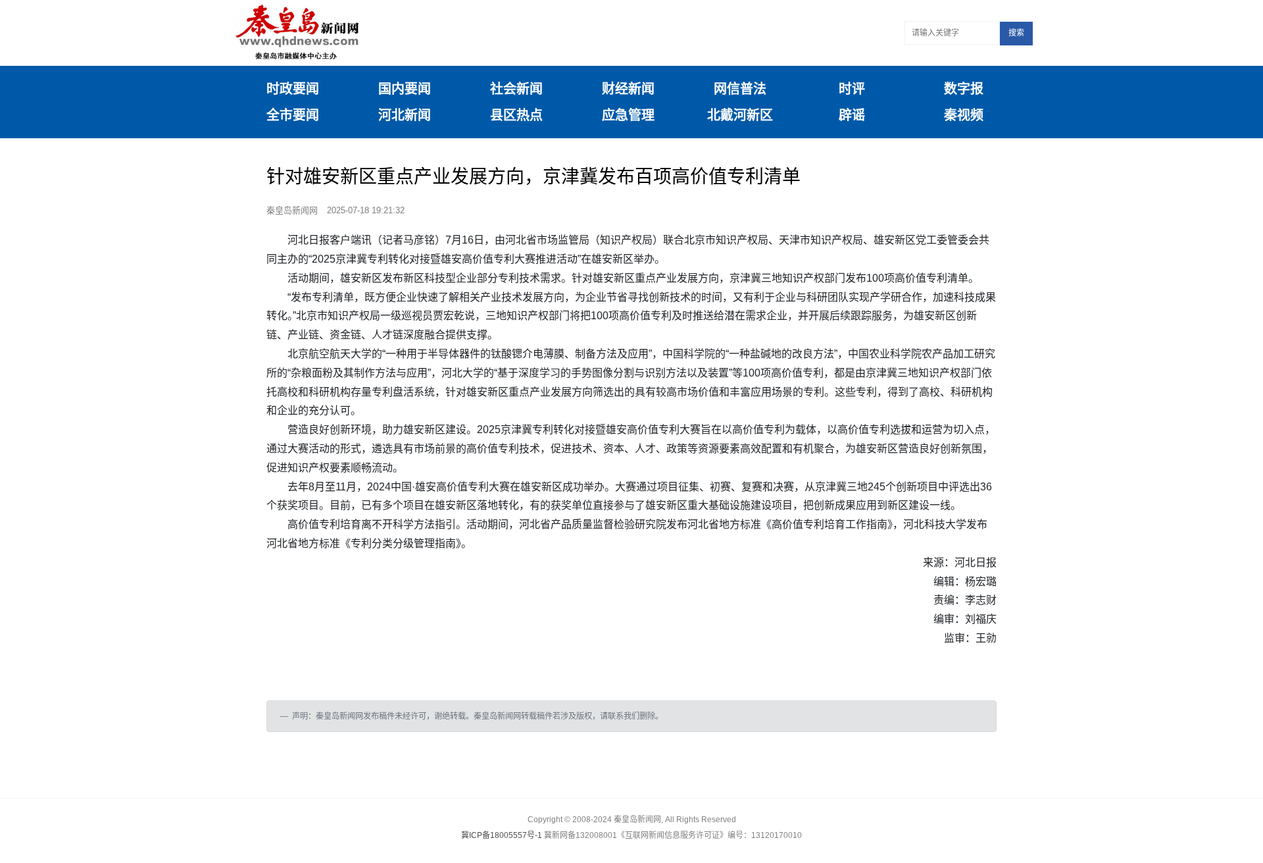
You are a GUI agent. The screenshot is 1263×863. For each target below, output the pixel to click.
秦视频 (963, 115)
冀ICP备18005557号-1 (501, 835)
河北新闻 (404, 115)
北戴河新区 (740, 115)
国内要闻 (404, 89)
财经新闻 (628, 89)
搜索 (1016, 33)
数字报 (963, 89)
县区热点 (516, 115)
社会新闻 (516, 89)
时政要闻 (292, 89)
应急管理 (628, 115)
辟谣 (852, 115)
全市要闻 (292, 115)
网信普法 (740, 89)
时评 (852, 89)
